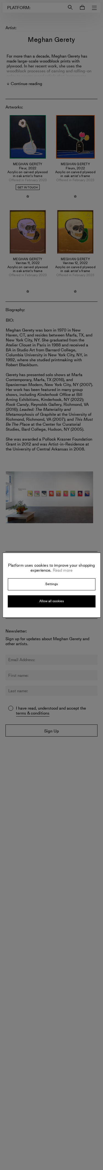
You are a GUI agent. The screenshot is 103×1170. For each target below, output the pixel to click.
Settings (51, 584)
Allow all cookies (51, 601)
